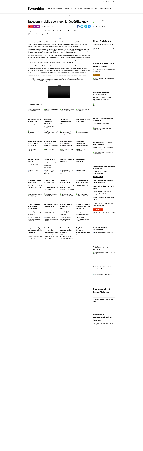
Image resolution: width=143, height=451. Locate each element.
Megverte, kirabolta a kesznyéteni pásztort (103, 187)
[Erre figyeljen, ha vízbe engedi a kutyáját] (35, 113)
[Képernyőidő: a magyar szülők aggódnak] (51, 197)
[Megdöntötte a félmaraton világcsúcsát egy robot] (83, 221)
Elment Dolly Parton (102, 41)
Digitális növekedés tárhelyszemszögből (82, 181)
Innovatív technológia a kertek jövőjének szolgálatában (35, 143)
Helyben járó (51, 8)
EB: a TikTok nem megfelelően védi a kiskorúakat (49, 183)
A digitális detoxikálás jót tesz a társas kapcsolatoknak (34, 206)
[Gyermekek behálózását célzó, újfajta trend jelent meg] (67, 174)
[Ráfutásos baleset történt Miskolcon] (104, 280)
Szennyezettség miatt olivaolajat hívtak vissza (103, 119)
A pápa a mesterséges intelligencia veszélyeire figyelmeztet (35, 230)
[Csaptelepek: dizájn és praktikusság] (83, 113)
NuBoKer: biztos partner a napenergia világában (101, 93)
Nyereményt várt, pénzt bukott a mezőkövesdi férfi (103, 204)
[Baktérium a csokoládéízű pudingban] (51, 113)
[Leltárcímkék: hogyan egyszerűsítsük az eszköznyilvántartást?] (67, 134)
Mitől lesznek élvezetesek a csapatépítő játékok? (82, 143)
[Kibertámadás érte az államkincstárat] (35, 174)
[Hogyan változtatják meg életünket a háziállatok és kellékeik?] (51, 134)
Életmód (36, 26)
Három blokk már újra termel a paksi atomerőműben (104, 167)
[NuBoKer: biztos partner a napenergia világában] (104, 84)
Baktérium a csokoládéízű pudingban (48, 121)
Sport (96, 8)
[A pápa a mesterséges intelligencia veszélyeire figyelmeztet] (35, 221)
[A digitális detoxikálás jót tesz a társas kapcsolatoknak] (35, 197)
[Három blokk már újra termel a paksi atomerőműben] (104, 158)
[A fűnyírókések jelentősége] (83, 153)
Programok (87, 8)
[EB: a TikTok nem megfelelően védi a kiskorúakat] (51, 174)
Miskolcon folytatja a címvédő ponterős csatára (102, 268)
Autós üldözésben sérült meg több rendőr (103, 198)
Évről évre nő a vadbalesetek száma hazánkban (102, 317)
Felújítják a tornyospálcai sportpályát (100, 248)
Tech (30, 26)
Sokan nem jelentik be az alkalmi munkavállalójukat (102, 143)
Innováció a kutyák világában (33, 160)
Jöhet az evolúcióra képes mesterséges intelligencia (66, 230)
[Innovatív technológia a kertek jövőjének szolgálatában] (35, 134)
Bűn (92, 8)
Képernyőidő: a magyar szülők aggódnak (51, 205)
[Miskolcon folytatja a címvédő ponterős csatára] (104, 258)
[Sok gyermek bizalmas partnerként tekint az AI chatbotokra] (83, 197)
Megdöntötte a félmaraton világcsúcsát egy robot (83, 230)
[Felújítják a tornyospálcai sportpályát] (104, 238)
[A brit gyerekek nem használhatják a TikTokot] (67, 197)
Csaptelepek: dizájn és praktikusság (83, 120)
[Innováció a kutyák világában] (35, 153)
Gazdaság (73, 8)
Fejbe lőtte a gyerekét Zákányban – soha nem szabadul (103, 181)
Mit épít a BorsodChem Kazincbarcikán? (100, 228)
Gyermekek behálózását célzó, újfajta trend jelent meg (67, 183)
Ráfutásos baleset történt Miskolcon (101, 290)
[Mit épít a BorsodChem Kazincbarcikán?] (104, 218)
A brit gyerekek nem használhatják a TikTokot (66, 206)
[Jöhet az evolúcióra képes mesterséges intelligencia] (67, 221)
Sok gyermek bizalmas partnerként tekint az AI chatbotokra (83, 206)
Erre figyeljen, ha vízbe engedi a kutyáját (34, 120)
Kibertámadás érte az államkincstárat (34, 181)
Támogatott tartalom (105, 8)
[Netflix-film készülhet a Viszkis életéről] (104, 54)
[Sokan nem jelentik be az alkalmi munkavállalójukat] (104, 133)
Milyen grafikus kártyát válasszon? (67, 160)
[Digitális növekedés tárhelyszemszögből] (83, 174)
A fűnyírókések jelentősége (80, 160)
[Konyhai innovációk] (51, 153)
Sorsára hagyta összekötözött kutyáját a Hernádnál (102, 193)
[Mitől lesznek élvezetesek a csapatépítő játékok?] (83, 134)
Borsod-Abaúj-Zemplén (62, 8)
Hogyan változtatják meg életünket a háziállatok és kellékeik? (51, 143)
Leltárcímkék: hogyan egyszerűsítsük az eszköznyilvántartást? (67, 143)
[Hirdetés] (70, 38)
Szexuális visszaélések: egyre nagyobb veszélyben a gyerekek (51, 230)
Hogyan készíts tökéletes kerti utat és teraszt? (66, 121)
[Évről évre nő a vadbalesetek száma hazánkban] (104, 305)
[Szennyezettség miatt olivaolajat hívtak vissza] (104, 109)
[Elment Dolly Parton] (104, 32)
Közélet (80, 8)
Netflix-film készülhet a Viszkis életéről (103, 65)
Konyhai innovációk (49, 159)
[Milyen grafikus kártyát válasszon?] (67, 153)
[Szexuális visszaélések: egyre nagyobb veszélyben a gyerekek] (51, 221)
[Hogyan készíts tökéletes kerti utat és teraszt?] (67, 113)
